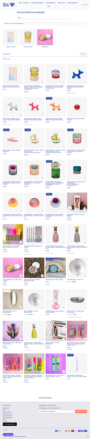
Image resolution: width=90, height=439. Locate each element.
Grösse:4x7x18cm (49, 253)
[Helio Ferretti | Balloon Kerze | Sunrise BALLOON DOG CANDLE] (13, 107)
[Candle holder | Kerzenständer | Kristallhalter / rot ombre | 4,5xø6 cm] (34, 203)
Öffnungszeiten (7, 417)
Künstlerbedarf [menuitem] (72, 3)
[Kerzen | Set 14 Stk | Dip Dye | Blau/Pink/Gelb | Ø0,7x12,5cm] (13, 74)
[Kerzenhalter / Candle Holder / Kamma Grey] (77, 299)
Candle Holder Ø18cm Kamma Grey (74, 317)
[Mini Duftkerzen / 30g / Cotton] (56, 268)
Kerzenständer (27, 46)
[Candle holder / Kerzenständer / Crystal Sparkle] (56, 299)
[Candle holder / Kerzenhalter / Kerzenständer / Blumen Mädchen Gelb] (34, 331)
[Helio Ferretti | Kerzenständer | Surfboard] (13, 138)
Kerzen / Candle (10, 46)
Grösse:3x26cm (27, 254)
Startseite (7, 23)
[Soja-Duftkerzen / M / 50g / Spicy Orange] (13, 268)
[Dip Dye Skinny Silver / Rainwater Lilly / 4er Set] (13, 331)
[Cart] (86, 4)
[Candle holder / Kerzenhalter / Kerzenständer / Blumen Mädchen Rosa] (56, 234)
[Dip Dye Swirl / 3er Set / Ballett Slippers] (77, 203)
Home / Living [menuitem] (61, 3)
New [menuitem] (20, 3)
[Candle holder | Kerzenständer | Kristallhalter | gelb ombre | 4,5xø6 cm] (13, 203)
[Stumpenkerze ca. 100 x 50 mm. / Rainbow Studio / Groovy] (56, 363)
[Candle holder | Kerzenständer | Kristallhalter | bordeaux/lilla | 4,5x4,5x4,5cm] (56, 74)
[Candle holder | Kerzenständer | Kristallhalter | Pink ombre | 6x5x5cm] (77, 138)
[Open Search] (82, 4)
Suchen (5, 421)
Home (4, 419)
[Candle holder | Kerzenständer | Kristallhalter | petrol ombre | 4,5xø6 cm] (56, 203)
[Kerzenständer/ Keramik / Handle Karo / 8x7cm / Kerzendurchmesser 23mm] (34, 138)
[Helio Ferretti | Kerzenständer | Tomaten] (77, 107)
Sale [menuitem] (48, 6)
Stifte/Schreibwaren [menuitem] (37, 3)
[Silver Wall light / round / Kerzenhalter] (34, 299)
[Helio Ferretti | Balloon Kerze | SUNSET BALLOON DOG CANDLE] (56, 107)
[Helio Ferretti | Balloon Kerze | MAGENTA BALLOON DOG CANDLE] (34, 107)
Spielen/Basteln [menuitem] (50, 3)
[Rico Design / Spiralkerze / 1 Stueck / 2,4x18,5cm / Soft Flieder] (77, 363)
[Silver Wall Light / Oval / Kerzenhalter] (13, 299)
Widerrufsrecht (7, 414)
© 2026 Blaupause (8, 436)
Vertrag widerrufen (45, 397)
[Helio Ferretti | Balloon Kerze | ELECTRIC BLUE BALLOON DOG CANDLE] (77, 74)
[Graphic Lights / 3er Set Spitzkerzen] (56, 331)
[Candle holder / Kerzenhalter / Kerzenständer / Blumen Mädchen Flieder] (77, 234)
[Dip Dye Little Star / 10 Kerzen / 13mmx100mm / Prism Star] (13, 234)
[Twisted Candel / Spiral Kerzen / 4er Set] (34, 234)
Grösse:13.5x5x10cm (71, 93)
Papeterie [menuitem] (26, 3)
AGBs (4, 410)
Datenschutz (7, 412)
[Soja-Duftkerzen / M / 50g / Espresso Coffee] (34, 268)
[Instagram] (6, 430)
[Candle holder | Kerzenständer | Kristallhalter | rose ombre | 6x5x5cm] (34, 170)
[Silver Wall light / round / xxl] (77, 268)
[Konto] (84, 4)
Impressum (6, 408)
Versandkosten (7, 415)
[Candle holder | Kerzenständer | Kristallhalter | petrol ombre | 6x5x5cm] (13, 170)
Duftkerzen (45, 46)
